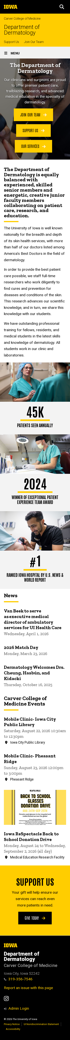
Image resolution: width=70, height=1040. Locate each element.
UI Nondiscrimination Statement (41, 1024)
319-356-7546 (20, 979)
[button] (62, 7)
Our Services (30, 145)
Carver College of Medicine (22, 18)
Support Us (11, 42)
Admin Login (18, 1008)
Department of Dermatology (22, 30)
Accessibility (13, 1029)
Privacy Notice (12, 1024)
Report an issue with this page (28, 988)
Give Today (32, 917)
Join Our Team (34, 42)
